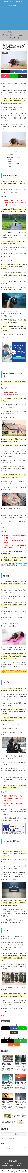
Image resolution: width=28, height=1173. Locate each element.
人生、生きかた (6, 1021)
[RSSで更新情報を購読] (14, 1044)
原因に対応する (12, 155)
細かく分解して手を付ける (14, 157)
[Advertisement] (14, 20)
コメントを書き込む (14, 1134)
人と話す (10, 161)
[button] (22, 76)
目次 (12, 151)
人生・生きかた (20, 1163)
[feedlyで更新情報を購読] (20, 1041)
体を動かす (10, 159)
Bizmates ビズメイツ (7, 1165)
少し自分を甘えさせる (13, 164)
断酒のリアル (20, 1165)
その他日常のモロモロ (14, 1168)
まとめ (9, 166)
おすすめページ (7, 1163)
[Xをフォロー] (7, 1041)
